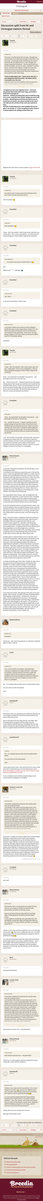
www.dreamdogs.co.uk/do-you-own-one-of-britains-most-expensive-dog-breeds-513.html (21, 772)
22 (16, 36)
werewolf (13, 701)
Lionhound (14, 737)
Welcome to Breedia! (14, 1162)
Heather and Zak (16, 787)
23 (19, 36)
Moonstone (14, 456)
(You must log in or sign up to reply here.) (29, 1123)
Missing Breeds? (12, 1165)
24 (21, 36)
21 (13, 36)
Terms (37, 1198)
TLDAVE (13, 867)
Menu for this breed (21, 10)
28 (30, 36)
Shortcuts (39, 2)
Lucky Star (14, 980)
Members (15, 13)
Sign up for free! (34, 167)
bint (11, 958)
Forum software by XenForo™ (22, 1198)
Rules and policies (13, 1173)
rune (11, 652)
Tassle (12, 41)
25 (24, 36)
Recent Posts (6, 16)
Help (41, 1134)
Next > (34, 36)
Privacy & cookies (21, 1200)
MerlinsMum (15, 620)
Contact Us (36, 1134)
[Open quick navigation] (40, 21)
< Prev (3, 36)
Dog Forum (6, 13)
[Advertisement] (21, 143)
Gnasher (13, 209)
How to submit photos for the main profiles (21, 1167)
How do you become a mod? (16, 1170)
